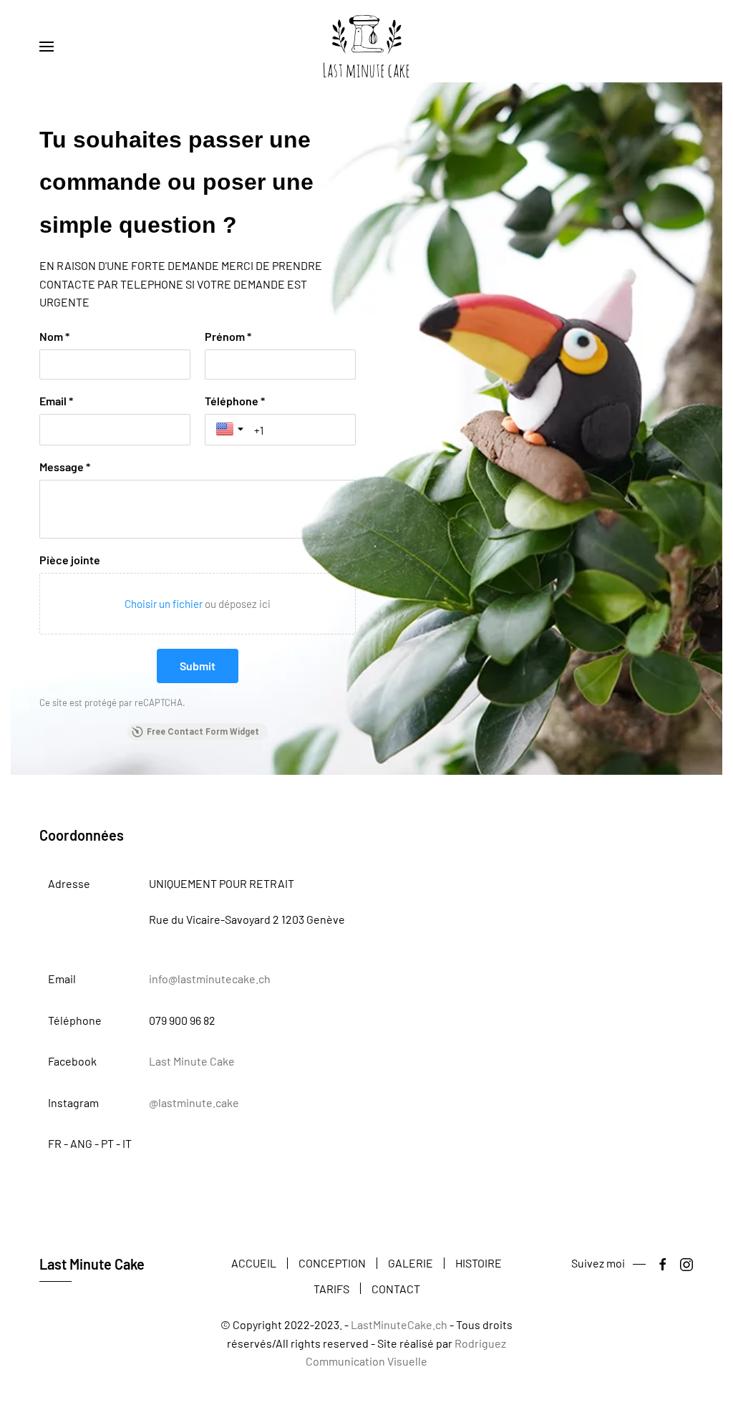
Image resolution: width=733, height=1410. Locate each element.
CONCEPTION (332, 1263)
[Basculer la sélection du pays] (231, 429)
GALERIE (410, 1263)
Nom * (54, 336)
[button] (46, 46)
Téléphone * (235, 400)
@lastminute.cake (194, 1102)
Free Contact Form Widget (203, 732)
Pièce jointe (69, 559)
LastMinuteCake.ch (399, 1324)
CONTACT (396, 1288)
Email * (56, 400)
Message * (64, 466)
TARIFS (331, 1288)
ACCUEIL (253, 1263)
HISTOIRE (478, 1263)
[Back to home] (366, 46)
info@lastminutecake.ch (210, 978)
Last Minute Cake (192, 1061)
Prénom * (228, 336)
